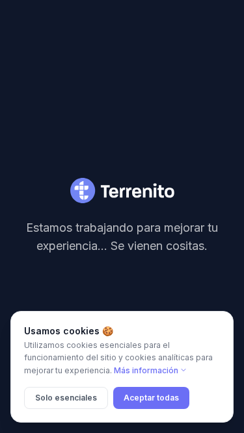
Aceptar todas (151, 397)
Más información (146, 370)
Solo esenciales (66, 397)
